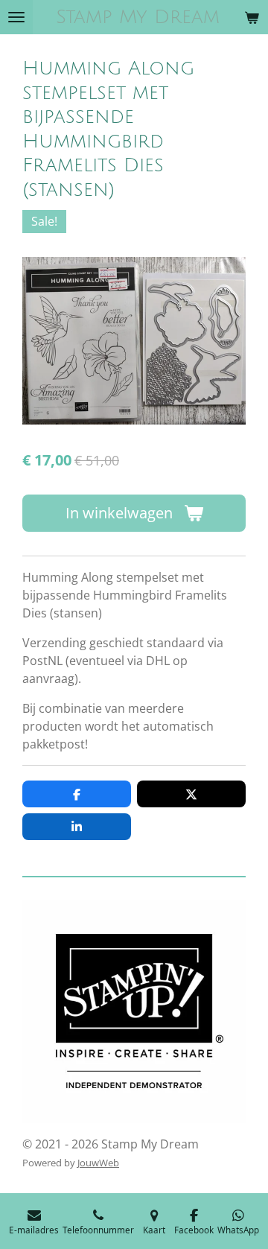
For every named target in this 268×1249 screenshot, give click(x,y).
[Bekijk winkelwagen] (251, 17)
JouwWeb (98, 1162)
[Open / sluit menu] (16, 17)
